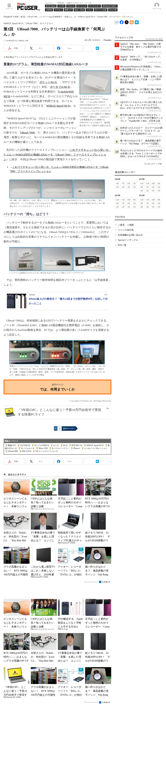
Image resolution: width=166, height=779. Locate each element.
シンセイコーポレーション (95, 448)
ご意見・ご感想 (126, 225)
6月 (129, 183)
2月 (129, 187)
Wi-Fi (65, 445)
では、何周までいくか (57, 389)
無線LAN (12, 445)
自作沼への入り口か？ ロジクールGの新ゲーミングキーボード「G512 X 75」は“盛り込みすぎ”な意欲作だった (141, 131)
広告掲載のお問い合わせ (130, 235)
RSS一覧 (122, 245)
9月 (159, 183)
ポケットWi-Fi (48, 82)
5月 (134, 183)
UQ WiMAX (25, 445)
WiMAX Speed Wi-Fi (58, 105)
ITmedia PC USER (11, 17)
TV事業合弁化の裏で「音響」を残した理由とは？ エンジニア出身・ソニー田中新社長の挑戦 (141, 79)
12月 (141, 183)
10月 (153, 183)
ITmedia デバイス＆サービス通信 (117, 21)
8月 (117, 183)
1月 (134, 187)
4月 (117, 187)
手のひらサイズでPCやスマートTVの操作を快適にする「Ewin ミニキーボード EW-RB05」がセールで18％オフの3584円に (141, 153)
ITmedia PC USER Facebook (122, 21)
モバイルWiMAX (41, 445)
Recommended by (91, 582)
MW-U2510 (26, 451)
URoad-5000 (13, 451)
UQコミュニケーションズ (46, 451)
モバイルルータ (28, 448)
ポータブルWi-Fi (60, 86)
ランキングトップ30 (153, 164)
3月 (123, 187)
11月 (147, 183)
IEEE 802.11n (76, 445)
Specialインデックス (128, 240)
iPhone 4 (76, 448)
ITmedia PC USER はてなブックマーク (137, 21)
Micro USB (43, 448)
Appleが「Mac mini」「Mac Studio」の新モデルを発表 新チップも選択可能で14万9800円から (140, 47)
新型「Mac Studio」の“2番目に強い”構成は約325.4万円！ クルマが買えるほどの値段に (141, 92)
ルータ (56, 445)
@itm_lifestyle (127, 21)
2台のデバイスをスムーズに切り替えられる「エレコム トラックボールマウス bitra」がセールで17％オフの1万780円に (141, 105)
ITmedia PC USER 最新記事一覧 (132, 21)
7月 (123, 183)
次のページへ (69, 428)
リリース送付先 (126, 230)
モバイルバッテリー (60, 448)
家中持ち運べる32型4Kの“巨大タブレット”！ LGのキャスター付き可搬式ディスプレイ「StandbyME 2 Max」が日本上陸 (141, 118)
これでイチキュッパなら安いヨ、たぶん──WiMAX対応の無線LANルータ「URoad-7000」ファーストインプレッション (57, 154)
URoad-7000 (27, 132)
